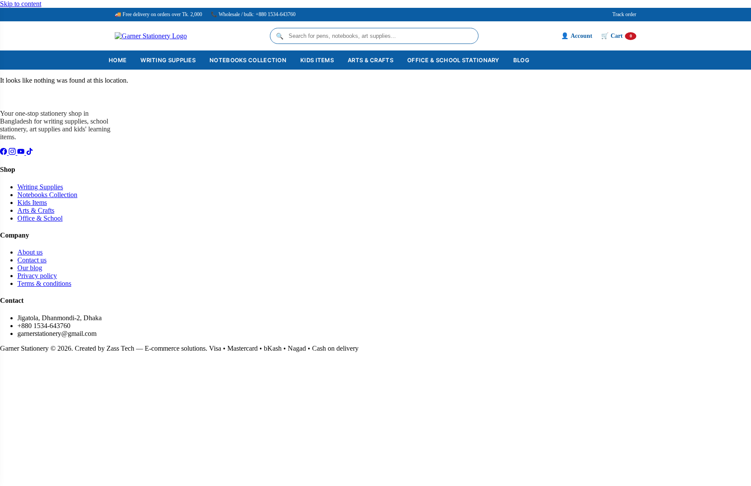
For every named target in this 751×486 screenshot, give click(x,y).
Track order (624, 14)
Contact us (32, 260)
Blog (521, 60)
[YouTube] (21, 152)
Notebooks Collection (247, 60)
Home (117, 60)
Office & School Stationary (453, 60)
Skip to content (20, 3)
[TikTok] (29, 152)
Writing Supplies (168, 60)
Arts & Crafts (370, 60)
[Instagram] (13, 152)
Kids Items (317, 60)
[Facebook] (4, 152)
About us (30, 252)
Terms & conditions (44, 283)
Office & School (40, 218)
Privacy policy (37, 275)
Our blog (29, 267)
